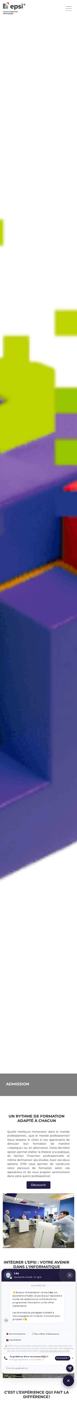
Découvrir (38, 1185)
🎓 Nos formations (16, 1334)
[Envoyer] (69, 1368)
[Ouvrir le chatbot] (68, 1380)
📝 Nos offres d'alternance (45, 1334)
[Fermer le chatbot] (70, 1275)
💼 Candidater (13, 1340)
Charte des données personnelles (54, 1351)
